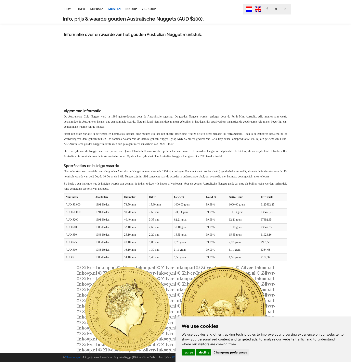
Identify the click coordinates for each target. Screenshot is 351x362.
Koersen (97, 9)
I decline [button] (203, 352)
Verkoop (149, 9)
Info (81, 9)
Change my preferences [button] (230, 352)
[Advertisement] (175, 75)
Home (68, 9)
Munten (114, 9)
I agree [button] (188, 352)
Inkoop (131, 9)
